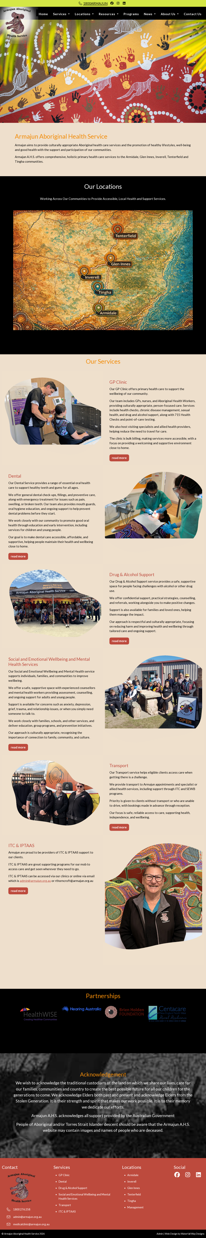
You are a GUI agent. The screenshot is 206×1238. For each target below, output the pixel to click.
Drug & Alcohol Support (73, 1188)
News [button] (148, 14)
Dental (63, 1181)
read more (119, 458)
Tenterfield (134, 1194)
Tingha (131, 1201)
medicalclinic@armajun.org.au (31, 1224)
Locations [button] (83, 14)
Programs (131, 14)
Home (43, 14)
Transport (65, 1205)
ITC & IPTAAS (67, 1211)
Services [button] (60, 14)
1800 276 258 (21, 1209)
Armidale (132, 1175)
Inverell (131, 1181)
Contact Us (192, 14)
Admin (160, 1233)
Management (135, 1207)
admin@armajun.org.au (35, 881)
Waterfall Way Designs (192, 1233)
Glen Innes (133, 1188)
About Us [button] (168, 14)
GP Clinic (64, 1175)
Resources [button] (107, 14)
